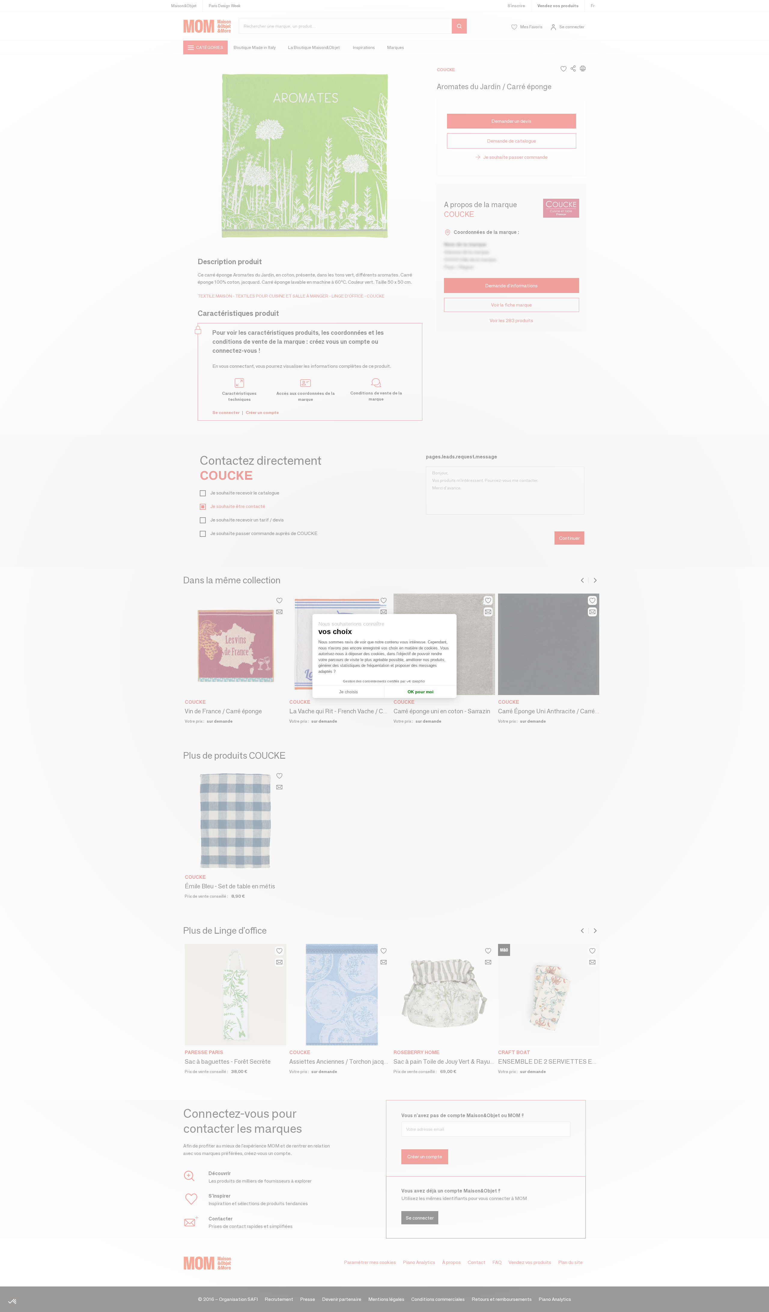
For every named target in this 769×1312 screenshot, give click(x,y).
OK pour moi (420, 691)
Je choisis (348, 691)
